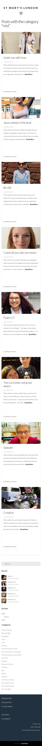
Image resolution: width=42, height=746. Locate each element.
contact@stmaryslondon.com (31, 730)
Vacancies (5, 714)
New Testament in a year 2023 (11, 652)
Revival (3, 673)
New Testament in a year (9, 649)
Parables (4, 661)
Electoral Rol (6, 702)
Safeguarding (6, 698)
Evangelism (5, 636)
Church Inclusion (6, 630)
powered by (21, 743)
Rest (2, 670)
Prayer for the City (7, 664)
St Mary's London (21, 7)
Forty (3, 639)
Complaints (5, 718)
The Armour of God (7, 680)
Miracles (4, 645)
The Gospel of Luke (7, 683)
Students (4, 677)
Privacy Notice (7, 706)
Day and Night (6, 633)
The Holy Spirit (6, 689)
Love (3, 642)
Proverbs (4, 667)
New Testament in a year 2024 (11, 655)
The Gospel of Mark (7, 686)
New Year (4, 658)
